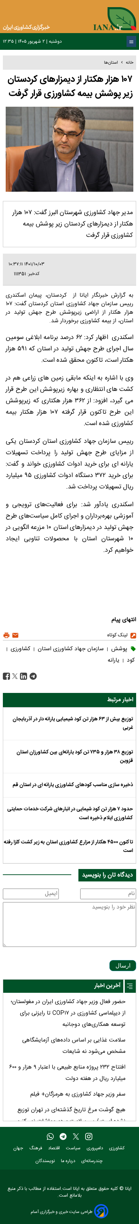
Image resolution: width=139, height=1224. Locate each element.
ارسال (122, 966)
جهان (19, 1148)
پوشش (118, 649)
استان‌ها (111, 62)
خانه (129, 62)
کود (130, 660)
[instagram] (88, 1137)
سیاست (74, 1148)
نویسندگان (45, 1161)
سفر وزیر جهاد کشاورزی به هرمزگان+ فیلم (77, 1094)
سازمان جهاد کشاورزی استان (70, 649)
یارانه (113, 660)
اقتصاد (54, 1148)
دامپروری (95, 1148)
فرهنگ (36, 1148)
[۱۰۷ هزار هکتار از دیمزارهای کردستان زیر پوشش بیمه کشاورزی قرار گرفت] (32, 676)
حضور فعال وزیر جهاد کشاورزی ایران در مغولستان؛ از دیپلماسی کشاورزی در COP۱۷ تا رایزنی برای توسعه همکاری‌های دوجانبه (68, 1013)
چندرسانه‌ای (92, 1161)
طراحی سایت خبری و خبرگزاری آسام (61, 1211)
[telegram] (63, 1137)
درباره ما (69, 1161)
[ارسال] (14, 635)
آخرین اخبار (107, 986)
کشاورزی (19, 649)
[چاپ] (6, 635)
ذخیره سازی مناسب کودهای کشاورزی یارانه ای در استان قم (72, 785)
